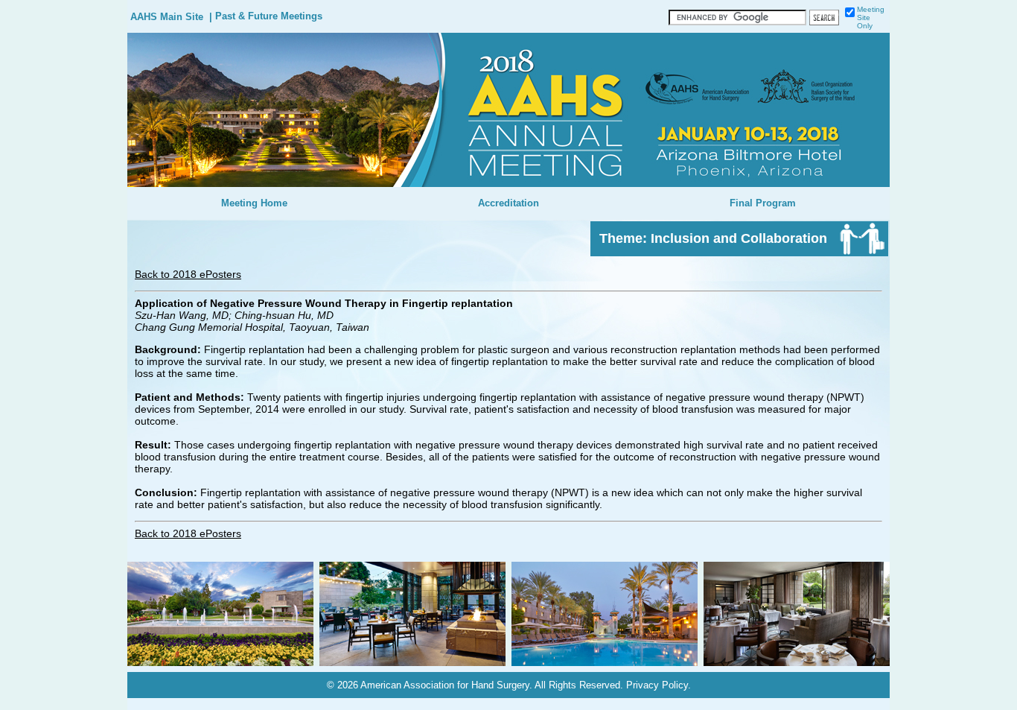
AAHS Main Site (166, 17)
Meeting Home (254, 203)
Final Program (763, 203)
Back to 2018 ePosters (188, 274)
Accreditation (508, 203)
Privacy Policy (657, 685)
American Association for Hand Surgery (444, 685)
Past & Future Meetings (268, 16)
